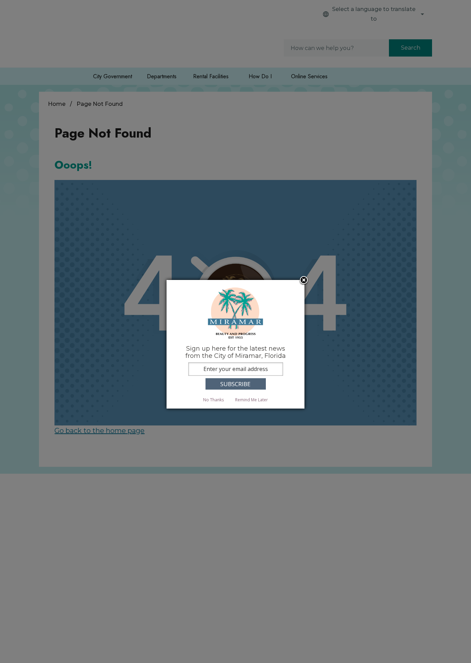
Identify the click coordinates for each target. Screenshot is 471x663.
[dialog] (235, 344)
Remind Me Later (251, 400)
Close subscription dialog (304, 280)
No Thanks (213, 400)
